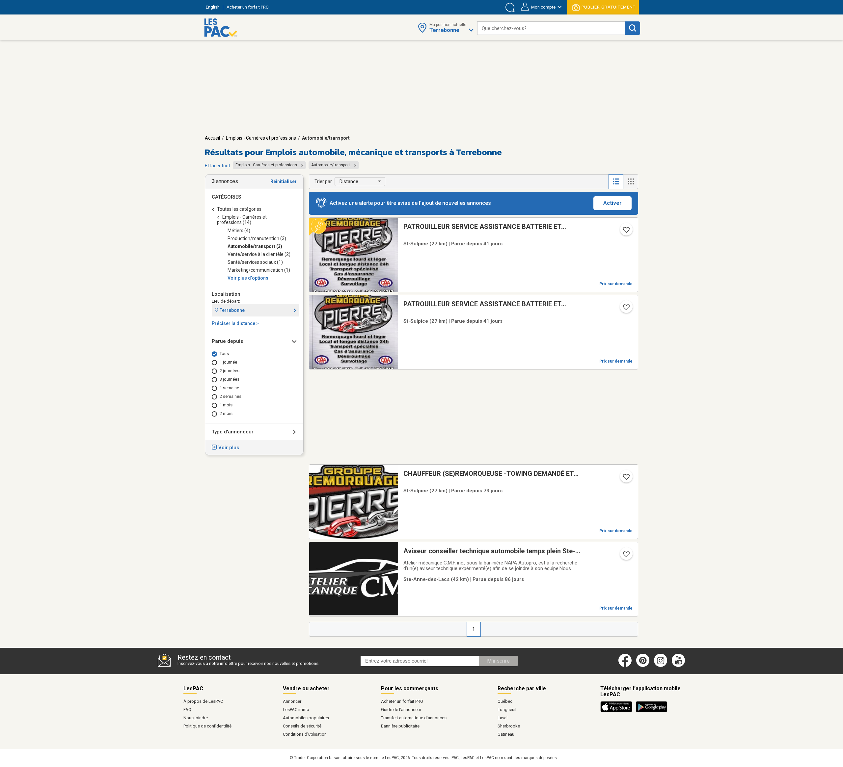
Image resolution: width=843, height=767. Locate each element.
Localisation (226, 294)
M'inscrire (498, 661)
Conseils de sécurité (302, 726)
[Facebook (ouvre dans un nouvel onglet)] (625, 665)
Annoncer (292, 701)
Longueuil (507, 709)
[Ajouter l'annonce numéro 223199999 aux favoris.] (626, 232)
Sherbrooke (509, 726)
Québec (505, 701)
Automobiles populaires (306, 717)
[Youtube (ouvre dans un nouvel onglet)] (679, 665)
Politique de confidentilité (207, 726)
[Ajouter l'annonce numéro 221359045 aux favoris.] (626, 556)
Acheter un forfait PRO (402, 701)
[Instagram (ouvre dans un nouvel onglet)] (660, 665)
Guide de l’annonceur (401, 709)
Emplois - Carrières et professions (261, 138)
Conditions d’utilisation (305, 734)
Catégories (226, 197)
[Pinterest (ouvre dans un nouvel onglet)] (643, 665)
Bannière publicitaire (400, 726)
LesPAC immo (296, 709)
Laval (502, 717)
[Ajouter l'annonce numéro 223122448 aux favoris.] (626, 479)
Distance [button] (349, 181)
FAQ (187, 709)
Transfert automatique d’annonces (414, 717)
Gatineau (506, 734)
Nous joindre (195, 717)
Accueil (212, 138)
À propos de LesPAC (203, 701)
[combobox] (551, 28)
